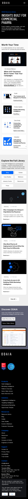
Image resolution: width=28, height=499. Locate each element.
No (12, 494)
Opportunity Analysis (7, 407)
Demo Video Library (7, 391)
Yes (5, 494)
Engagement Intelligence (8, 400)
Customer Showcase (7, 426)
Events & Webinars (6, 424)
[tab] (7, 172)
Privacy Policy (5, 452)
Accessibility (4, 454)
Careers (3, 438)
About (3, 433)
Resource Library (6, 414)
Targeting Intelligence (7, 402)
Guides (3, 419)
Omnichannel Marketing (8, 405)
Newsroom (4, 435)
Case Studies (5, 421)
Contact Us (4, 449)
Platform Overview (6, 389)
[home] (5, 2)
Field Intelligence (6, 384)
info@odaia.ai (5, 463)
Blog (2, 416)
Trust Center (5, 456)
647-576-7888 (5, 465)
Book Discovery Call (7, 393)
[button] (24, 3)
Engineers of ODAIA (7, 442)
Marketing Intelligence (7, 386)
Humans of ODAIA (6, 440)
